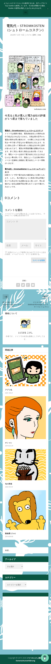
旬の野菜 (8, 484)
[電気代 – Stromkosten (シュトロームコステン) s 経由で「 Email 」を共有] (32, 284)
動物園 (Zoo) (10, 533)
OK (25, 12)
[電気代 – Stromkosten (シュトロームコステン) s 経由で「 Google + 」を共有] (28, 284)
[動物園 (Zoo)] (25, 510)
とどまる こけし (25, 332)
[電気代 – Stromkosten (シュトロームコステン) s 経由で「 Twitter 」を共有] (23, 284)
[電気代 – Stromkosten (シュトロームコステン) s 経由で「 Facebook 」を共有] (18, 284)
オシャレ (8, 442)
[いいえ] (47, 8)
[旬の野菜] (25, 464)
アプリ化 (8, 390)
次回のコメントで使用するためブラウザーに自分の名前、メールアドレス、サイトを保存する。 (25, 253)
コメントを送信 (39, 260)
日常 (34, 35)
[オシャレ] (25, 417)
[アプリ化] (25, 370)
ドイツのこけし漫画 (34, 658)
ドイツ (28, 35)
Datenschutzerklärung (25, 661)
